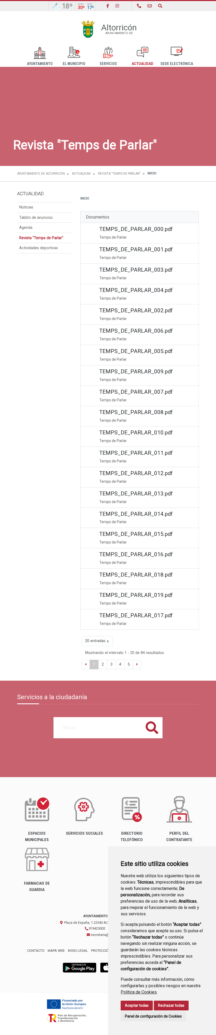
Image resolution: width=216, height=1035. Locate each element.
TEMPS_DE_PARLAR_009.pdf (136, 371)
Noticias (26, 207)
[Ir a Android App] (79, 967)
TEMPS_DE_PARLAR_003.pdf (136, 270)
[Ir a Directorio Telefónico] (139, 5)
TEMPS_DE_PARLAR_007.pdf (136, 392)
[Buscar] (160, 5)
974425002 (96, 928)
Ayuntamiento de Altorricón (41, 173)
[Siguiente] (137, 664)
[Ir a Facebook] (107, 5)
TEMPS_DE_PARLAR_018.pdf (136, 575)
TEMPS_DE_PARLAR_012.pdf (136, 473)
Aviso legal (78, 951)
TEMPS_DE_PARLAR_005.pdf (136, 351)
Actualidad (142, 64)
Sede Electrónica (176, 64)
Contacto (36, 951)
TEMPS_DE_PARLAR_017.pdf (136, 615)
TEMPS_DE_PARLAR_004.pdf (136, 290)
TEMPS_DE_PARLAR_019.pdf (136, 595)
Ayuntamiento (40, 64)
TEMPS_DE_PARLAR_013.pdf (136, 493)
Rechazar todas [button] (171, 1005)
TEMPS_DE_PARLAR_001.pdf (136, 249)
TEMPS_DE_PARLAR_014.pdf (136, 514)
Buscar (152, 727)
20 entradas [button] (95, 641)
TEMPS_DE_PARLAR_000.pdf (136, 229)
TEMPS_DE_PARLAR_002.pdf (136, 310)
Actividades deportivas (38, 248)
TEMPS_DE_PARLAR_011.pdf (136, 453)
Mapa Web (56, 951)
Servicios (108, 64)
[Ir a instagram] (117, 5)
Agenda (25, 227)
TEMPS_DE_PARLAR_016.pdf (136, 554)
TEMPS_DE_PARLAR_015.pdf (136, 534)
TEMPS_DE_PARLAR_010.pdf (136, 432)
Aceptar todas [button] (137, 1005)
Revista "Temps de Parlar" (119, 173)
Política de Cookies (139, 992)
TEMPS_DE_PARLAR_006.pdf (136, 331)
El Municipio (74, 64)
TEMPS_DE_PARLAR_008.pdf (136, 412)
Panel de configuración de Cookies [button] (153, 1016)
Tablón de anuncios (36, 217)
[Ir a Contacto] (150, 5)
